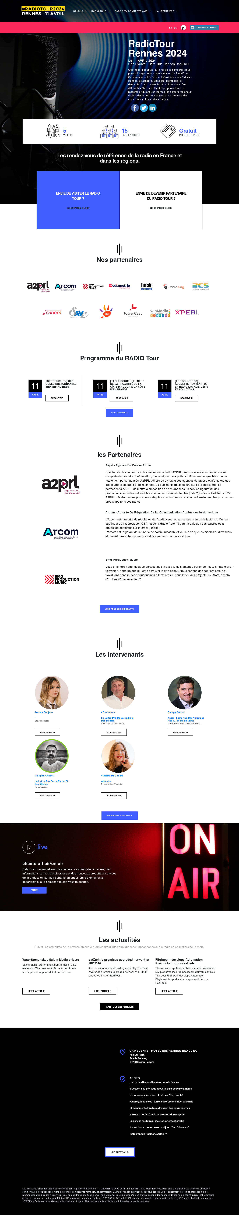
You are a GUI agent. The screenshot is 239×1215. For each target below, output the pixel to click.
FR (170, 27)
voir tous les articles (119, 1006)
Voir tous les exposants (119, 609)
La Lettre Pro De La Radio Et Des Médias (117, 719)
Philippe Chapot (44, 775)
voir (34, 890)
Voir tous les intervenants (119, 815)
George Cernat (176, 712)
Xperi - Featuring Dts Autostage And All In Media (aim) (186, 719)
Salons (78, 11)
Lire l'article (36, 991)
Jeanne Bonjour (44, 712)
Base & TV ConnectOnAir (131, 11)
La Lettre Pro (165, 11)
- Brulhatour (108, 712)
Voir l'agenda (119, 412)
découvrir (57, 398)
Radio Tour (98, 11)
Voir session (47, 732)
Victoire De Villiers (112, 775)
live (41, 846)
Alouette (106, 781)
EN (175, 27)
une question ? (119, 1152)
